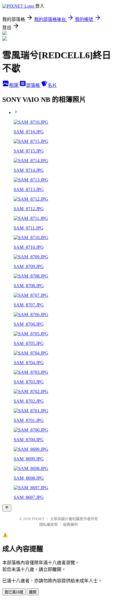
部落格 (33, 85)
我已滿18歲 (14, 592)
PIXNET (38, 519)
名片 (52, 85)
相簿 (14, 85)
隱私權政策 (48, 524)
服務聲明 (70, 524)
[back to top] (6, 508)
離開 (32, 592)
